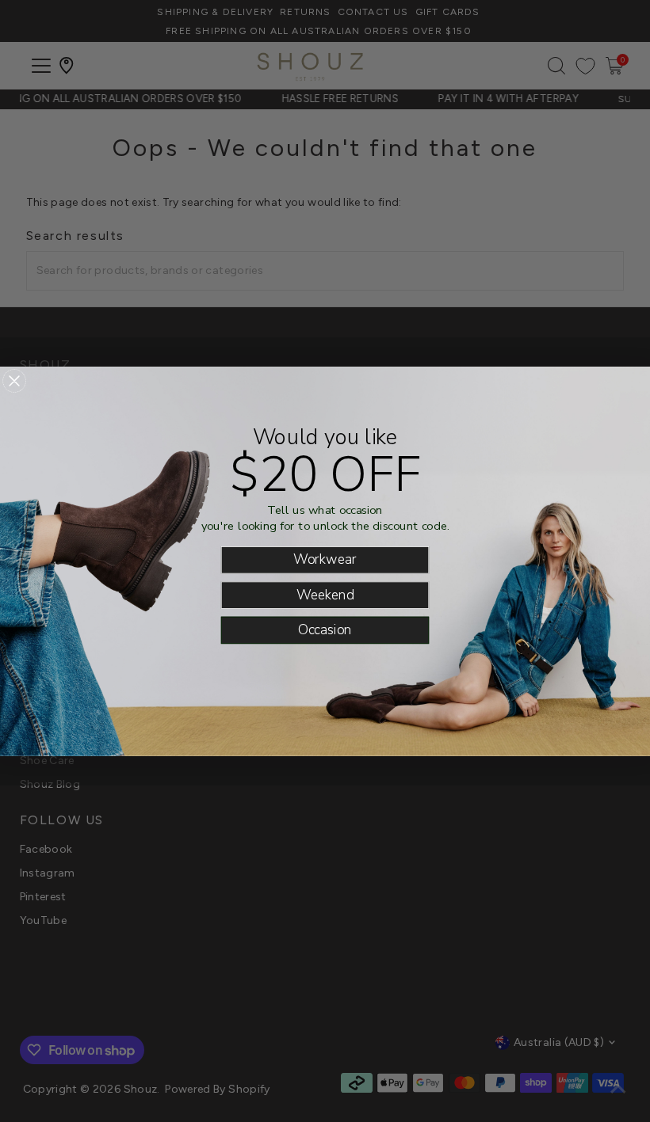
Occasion (325, 629)
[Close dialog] (14, 381)
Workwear (325, 559)
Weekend (325, 594)
